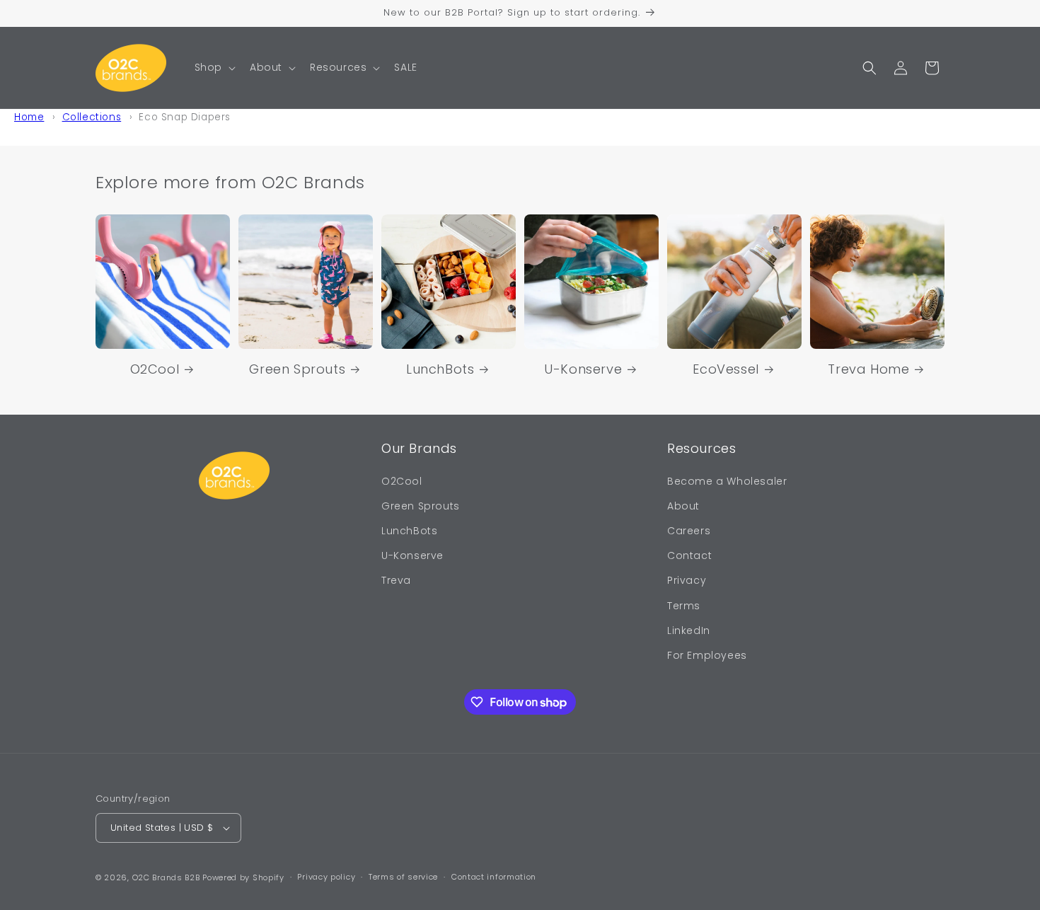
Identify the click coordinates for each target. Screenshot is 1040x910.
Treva (396, 580)
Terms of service (403, 876)
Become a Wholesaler (727, 481)
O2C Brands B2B (166, 877)
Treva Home (868, 369)
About (683, 506)
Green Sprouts (297, 369)
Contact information (493, 876)
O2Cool (155, 369)
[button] (213, 67)
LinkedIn (688, 630)
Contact (689, 555)
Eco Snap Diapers (185, 117)
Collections (92, 117)
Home (29, 117)
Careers (688, 531)
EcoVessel (725, 369)
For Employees (707, 655)
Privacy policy (326, 876)
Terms (683, 606)
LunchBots (440, 369)
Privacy (686, 580)
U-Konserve (583, 369)
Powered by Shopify (243, 877)
